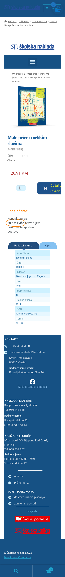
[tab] (23, 245)
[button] (32, 62)
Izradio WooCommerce (17, 557)
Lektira (53, 21)
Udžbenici (24, 21)
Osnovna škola (39, 21)
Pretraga (16, 571)
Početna (12, 21)
